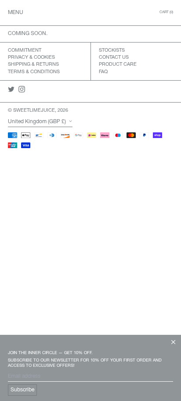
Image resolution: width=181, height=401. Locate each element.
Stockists (112, 50)
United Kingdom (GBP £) (37, 121)
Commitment (24, 50)
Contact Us (114, 57)
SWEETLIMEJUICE (34, 110)
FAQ (103, 72)
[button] (166, 13)
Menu (15, 12)
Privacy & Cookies (31, 57)
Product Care (118, 64)
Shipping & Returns (33, 64)
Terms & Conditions (34, 72)
